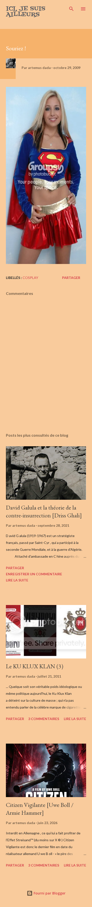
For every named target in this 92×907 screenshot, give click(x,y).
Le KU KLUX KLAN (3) (34, 666)
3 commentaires (43, 719)
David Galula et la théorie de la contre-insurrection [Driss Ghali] (44, 511)
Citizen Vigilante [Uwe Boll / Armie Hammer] (40, 808)
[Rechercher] (71, 9)
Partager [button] (71, 278)
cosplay (30, 278)
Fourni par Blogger (49, 893)
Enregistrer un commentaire (34, 574)
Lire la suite (17, 580)
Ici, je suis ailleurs (25, 11)
